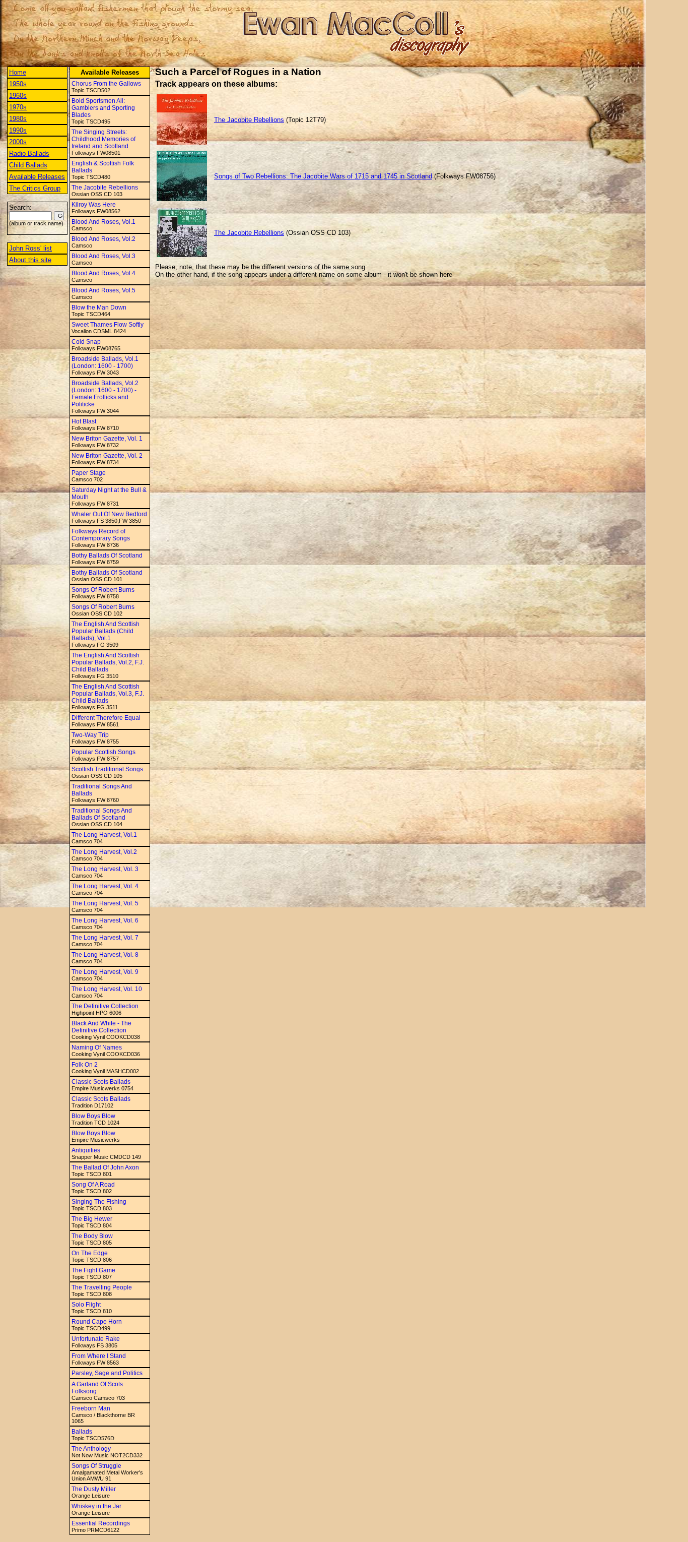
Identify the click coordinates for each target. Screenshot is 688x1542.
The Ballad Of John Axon (105, 1167)
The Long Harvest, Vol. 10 (107, 989)
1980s (18, 118)
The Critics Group (34, 188)
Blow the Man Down (99, 307)
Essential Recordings (101, 1523)
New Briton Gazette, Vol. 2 (107, 455)
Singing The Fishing (99, 1201)
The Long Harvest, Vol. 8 (105, 954)
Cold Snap (86, 341)
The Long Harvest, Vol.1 (104, 834)
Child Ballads (28, 165)
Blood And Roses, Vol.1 (103, 221)
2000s (18, 142)
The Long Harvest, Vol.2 (104, 851)
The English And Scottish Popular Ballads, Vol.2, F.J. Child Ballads (108, 662)
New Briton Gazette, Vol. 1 (107, 438)
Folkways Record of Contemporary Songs (101, 535)
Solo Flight (86, 1304)
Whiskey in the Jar (96, 1506)
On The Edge (90, 1253)
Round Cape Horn (97, 1321)
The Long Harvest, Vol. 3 (105, 869)
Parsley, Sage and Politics (107, 1373)
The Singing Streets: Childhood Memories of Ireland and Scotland (103, 139)
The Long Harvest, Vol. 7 (105, 937)
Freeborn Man (91, 1408)
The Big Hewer (92, 1218)
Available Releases (37, 176)
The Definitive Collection (105, 1006)
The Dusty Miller (94, 1489)
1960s (18, 95)
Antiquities (86, 1150)
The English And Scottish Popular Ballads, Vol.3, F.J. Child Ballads (108, 693)
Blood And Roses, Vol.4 (103, 273)
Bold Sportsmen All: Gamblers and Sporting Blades (103, 107)
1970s (18, 107)
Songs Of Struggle (96, 1465)
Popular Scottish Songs (103, 752)
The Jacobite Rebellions (105, 187)
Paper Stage (89, 472)
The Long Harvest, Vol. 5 (105, 903)
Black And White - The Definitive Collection (101, 1027)
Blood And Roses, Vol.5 (103, 290)
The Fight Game (93, 1270)
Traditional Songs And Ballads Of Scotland (102, 814)
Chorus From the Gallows (106, 83)
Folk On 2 (85, 1064)
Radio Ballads (29, 153)
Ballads (82, 1431)
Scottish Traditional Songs (107, 769)
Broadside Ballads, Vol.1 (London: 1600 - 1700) (105, 362)
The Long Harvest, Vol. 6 (105, 920)
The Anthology (91, 1448)
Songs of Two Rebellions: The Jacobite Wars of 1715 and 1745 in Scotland (323, 176)
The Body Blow (92, 1236)
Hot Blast (84, 421)
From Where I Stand (99, 1356)
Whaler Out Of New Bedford (109, 514)
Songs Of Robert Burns (103, 589)
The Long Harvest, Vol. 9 (105, 971)
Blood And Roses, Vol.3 (103, 256)
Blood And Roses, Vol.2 (103, 238)
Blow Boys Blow (93, 1116)
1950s (18, 84)
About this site (30, 260)
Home (17, 72)
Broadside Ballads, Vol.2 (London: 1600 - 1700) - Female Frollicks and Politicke (105, 394)
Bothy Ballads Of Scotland (107, 555)
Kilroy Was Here (94, 204)
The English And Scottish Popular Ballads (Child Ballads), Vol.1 (106, 631)
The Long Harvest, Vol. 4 (105, 886)
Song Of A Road (93, 1184)
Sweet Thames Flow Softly (108, 324)
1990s (18, 130)
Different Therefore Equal (106, 717)
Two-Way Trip (90, 734)
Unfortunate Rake (96, 1338)
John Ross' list (30, 248)
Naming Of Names (97, 1047)
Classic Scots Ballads (101, 1081)
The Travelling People (102, 1287)
